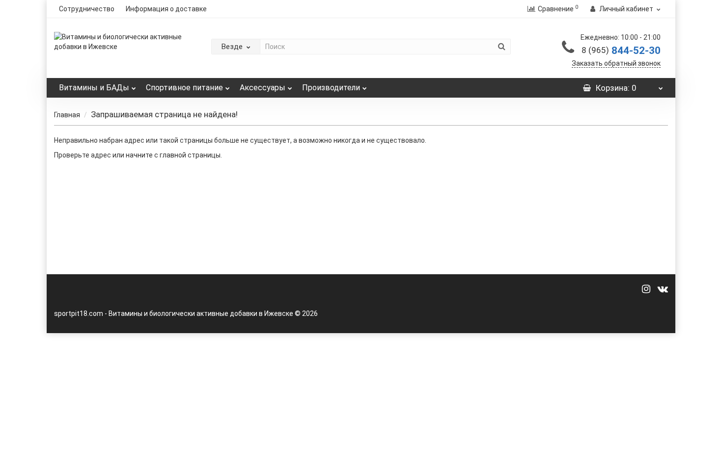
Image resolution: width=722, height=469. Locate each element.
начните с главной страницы (173, 155)
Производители (331, 87)
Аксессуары (262, 87)
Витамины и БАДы (94, 87)
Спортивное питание (184, 87)
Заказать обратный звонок (616, 63)
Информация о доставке (166, 9)
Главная (67, 115)
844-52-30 (621, 50)
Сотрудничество (86, 9)
